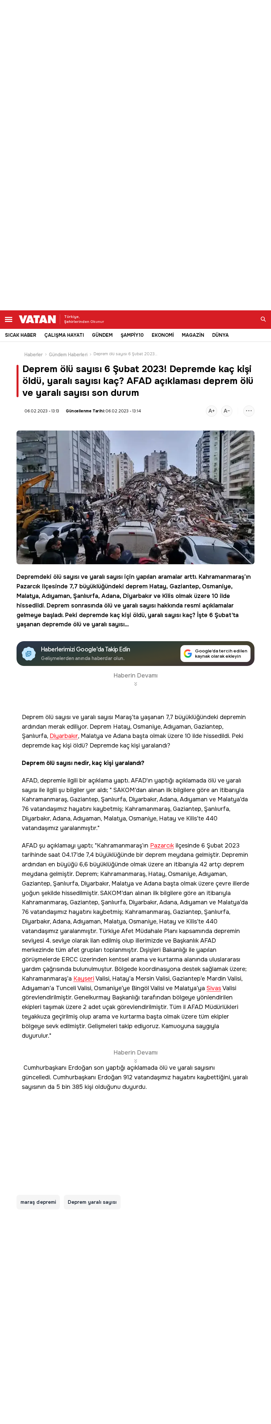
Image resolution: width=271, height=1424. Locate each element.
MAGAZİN (193, 335)
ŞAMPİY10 (132, 335)
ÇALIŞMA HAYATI (64, 335)
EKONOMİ (163, 335)
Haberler (33, 355)
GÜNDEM (102, 335)
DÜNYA (220, 335)
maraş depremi (38, 1202)
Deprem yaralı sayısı (92, 1202)
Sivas (214, 988)
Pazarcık (28, 586)
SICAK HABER (20, 335)
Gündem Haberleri (68, 355)
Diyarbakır (64, 736)
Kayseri (83, 979)
